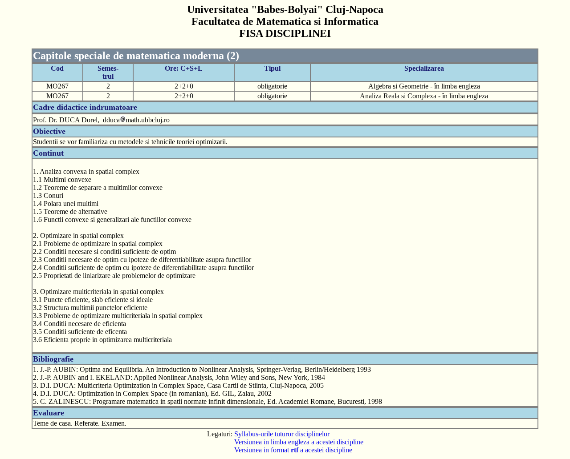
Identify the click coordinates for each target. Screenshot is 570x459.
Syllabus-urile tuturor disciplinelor (282, 434)
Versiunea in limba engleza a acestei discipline (298, 442)
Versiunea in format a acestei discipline (293, 450)
